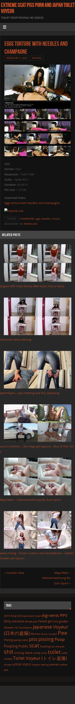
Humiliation (25, 627)
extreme (18, 621)
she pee (59, 646)
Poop (60, 639)
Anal (14, 616)
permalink (30, 224)
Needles (46, 218)
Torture (56, 218)
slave (28, 652)
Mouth (44, 634)
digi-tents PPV (55, 615)
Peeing (8, 640)
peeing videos (20, 640)
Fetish (42, 621)
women (54, 664)
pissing (46, 639)
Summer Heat (14, 573)
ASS (20, 616)
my (50, 634)
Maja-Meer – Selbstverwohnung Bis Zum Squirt (30, 500)
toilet (54, 651)
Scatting (45, 646)
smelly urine (40, 653)
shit (8, 652)
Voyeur (36, 664)
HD (16, 627)
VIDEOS (26, 664)
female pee (31, 621)
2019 (7, 616)
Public (23, 646)
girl (50, 621)
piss (33, 639)
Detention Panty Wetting (15, 339)
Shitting (19, 653)
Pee (62, 632)
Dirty (7, 621)
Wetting (44, 664)
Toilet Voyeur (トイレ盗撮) (40, 658)
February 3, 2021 (17, 58)
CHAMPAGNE (27, 218)
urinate (8, 664)
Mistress (35, 634)
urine (17, 664)
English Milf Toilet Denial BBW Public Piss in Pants (32, 286)
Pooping (11, 646)
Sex (53, 646)
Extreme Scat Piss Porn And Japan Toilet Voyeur (38, 8)
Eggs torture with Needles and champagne (32, 203)
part (54, 634)
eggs (38, 218)
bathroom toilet (31, 616)
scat (34, 645)
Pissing (36, 58)
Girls (55, 621)
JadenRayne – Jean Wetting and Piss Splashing (29, 393)
